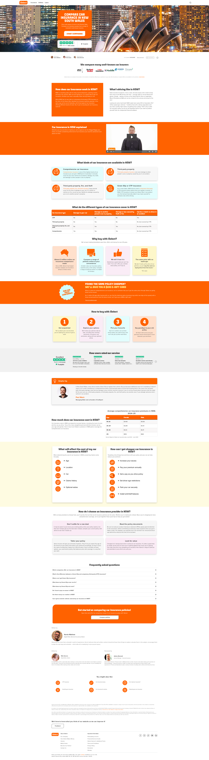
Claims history (71, 481)
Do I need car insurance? (134, 682)
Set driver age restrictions (130, 481)
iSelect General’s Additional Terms (96, 741)
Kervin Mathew (69, 634)
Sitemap (90, 750)
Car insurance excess (100, 682)
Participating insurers (93, 736)
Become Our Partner (66, 745)
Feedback (58, 726)
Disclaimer (90, 748)
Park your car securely (128, 487)
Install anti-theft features (129, 494)
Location (69, 467)
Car (67, 474)
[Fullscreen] (155, 151)
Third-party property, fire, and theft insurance (76, 188)
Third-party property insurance (126, 172)
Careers (63, 741)
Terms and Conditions (93, 743)
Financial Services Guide (94, 738)
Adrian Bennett (118, 656)
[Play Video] (107, 151)
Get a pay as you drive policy (131, 474)
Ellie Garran (64, 656)
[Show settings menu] (152, 151)
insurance (66, 682)
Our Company (64, 736)
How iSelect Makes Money (67, 738)
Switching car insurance (67, 689)
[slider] (130, 151)
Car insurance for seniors (101, 689)
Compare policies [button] (105, 617)
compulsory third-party (146, 188)
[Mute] (149, 151)
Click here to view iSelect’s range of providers (112, 709)
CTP (63, 682)
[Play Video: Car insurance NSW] (132, 137)
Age (67, 461)
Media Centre (64, 743)
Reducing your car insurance (135, 689)
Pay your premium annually (130, 467)
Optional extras (72, 487)
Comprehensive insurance (70, 172)
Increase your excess (128, 461)
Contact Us (63, 748)
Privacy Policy (91, 745)
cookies (83, 754)
